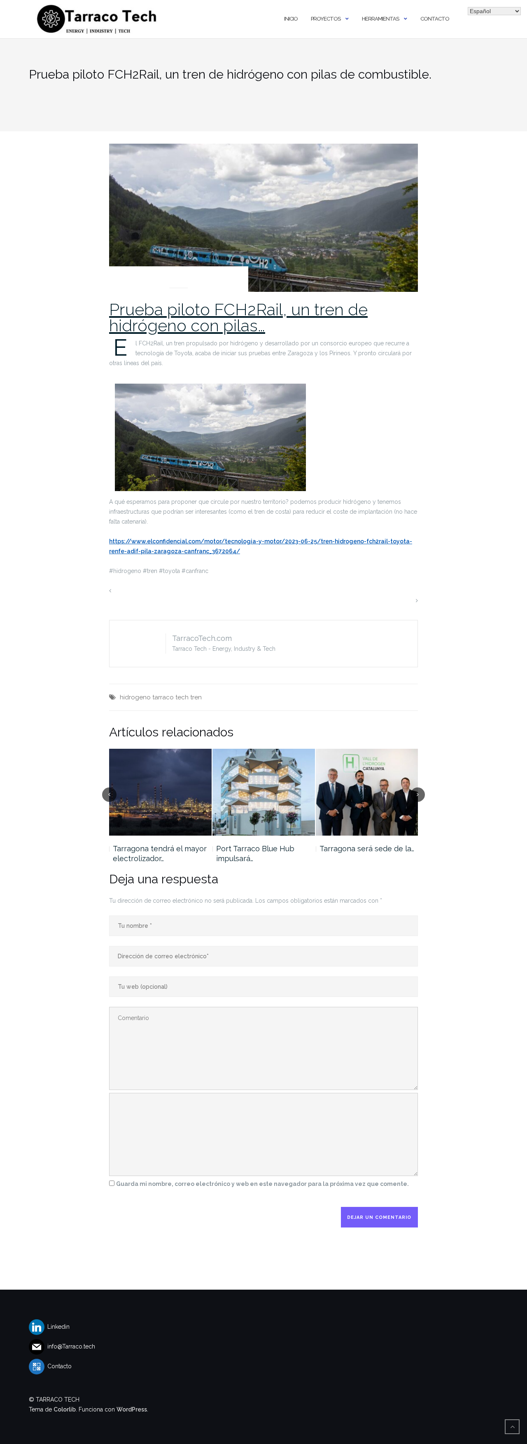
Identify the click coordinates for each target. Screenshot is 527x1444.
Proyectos (325, 19)
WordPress (132, 1409)
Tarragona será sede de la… (366, 848)
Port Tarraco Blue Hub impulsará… (255, 853)
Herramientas (380, 19)
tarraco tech (170, 697)
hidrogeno (135, 697)
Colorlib (65, 1409)
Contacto (434, 19)
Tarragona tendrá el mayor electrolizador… (160, 853)
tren (196, 697)
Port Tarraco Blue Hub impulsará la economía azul (184, 590)
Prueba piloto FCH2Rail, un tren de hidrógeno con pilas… (238, 317)
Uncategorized (178, 278)
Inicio (291, 19)
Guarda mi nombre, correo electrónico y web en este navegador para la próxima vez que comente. (262, 1184)
